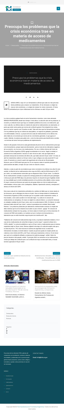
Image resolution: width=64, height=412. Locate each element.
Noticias (8, 318)
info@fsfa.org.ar (32, 2)
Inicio (7, 45)
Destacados (15, 45)
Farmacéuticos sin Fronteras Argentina (31, 407)
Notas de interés (11, 316)
